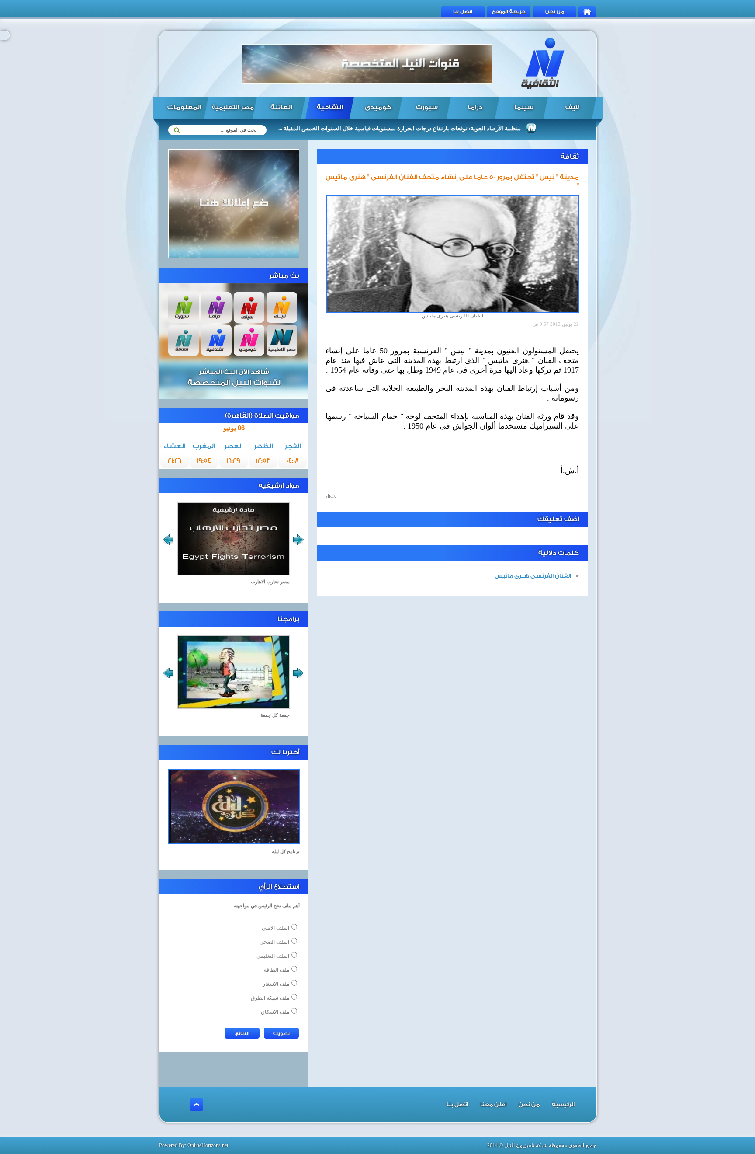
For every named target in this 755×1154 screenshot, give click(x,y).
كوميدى (378, 107)
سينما (523, 107)
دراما (475, 107)
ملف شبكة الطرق (270, 998)
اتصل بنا (462, 11)
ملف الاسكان (275, 1012)
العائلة (281, 107)
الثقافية (330, 107)
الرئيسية (563, 1104)
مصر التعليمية (233, 107)
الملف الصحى (274, 942)
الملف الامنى (275, 928)
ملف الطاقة (276, 970)
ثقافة (570, 156)
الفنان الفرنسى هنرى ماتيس (533, 575)
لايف (572, 107)
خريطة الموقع (509, 11)
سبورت (427, 107)
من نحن (554, 11)
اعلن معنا (493, 1104)
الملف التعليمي (272, 956)
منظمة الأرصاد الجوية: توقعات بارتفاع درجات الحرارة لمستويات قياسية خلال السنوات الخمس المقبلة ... (426, 128)
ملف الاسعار (276, 984)
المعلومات (184, 107)
